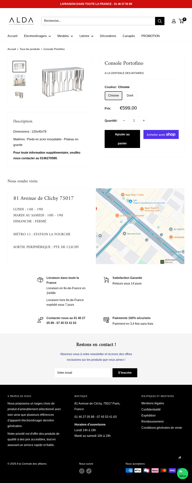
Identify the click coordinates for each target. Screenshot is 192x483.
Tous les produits (30, 49)
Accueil (12, 36)
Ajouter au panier (122, 139)
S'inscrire (125, 372)
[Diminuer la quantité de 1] (124, 121)
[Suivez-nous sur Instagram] (81, 470)
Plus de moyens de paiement (161, 146)
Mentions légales (152, 403)
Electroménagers (35, 36)
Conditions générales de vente (161, 427)
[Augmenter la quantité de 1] (144, 121)
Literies (84, 36)
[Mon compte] (174, 21)
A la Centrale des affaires (124, 73)
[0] (181, 21)
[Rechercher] (159, 21)
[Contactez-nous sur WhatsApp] (182, 473)
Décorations (108, 36)
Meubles (63, 36)
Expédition (148, 415)
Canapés (129, 36)
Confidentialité (151, 409)
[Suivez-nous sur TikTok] (89, 470)
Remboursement (152, 421)
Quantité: (111, 120)
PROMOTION (150, 36)
